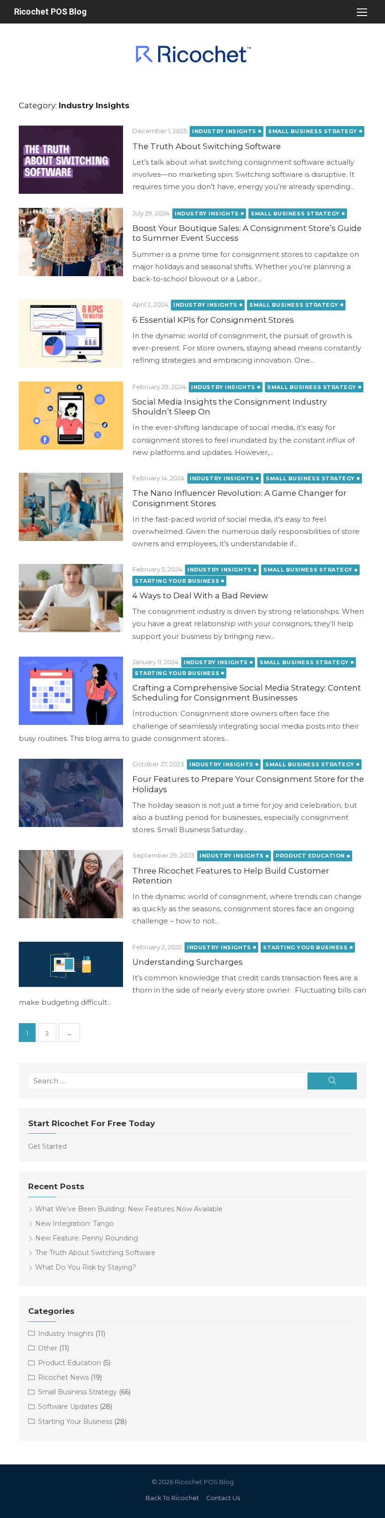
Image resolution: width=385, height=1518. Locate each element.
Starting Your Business (177, 581)
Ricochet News (63, 1377)
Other (47, 1348)
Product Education (310, 855)
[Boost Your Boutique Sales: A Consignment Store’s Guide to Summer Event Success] (71, 242)
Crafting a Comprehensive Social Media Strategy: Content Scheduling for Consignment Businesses (246, 692)
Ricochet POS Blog (50, 11)
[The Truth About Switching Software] (71, 160)
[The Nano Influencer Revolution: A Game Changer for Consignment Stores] (71, 507)
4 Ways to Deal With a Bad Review (200, 595)
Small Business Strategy (312, 131)
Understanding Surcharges (187, 962)
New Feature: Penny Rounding (86, 1238)
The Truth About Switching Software (206, 146)
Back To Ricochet (172, 1498)
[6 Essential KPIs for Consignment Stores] (71, 333)
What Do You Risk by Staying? (85, 1267)
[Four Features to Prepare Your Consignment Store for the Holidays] (71, 793)
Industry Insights (224, 131)
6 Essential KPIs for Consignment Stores (213, 320)
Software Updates (68, 1406)
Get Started (47, 1146)
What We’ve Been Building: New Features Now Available (129, 1209)
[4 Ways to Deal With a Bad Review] (71, 598)
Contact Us (223, 1498)
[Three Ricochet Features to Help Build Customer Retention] (71, 884)
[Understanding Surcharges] (71, 964)
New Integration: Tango (74, 1223)
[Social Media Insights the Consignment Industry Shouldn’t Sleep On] (71, 415)
